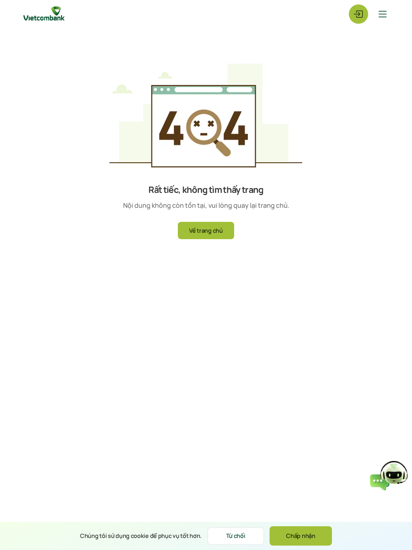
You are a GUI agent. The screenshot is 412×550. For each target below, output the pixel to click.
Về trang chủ (206, 230)
